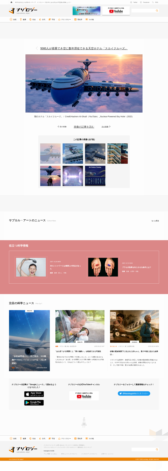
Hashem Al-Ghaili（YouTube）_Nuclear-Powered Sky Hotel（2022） (102, 116)
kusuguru (47, 451)
